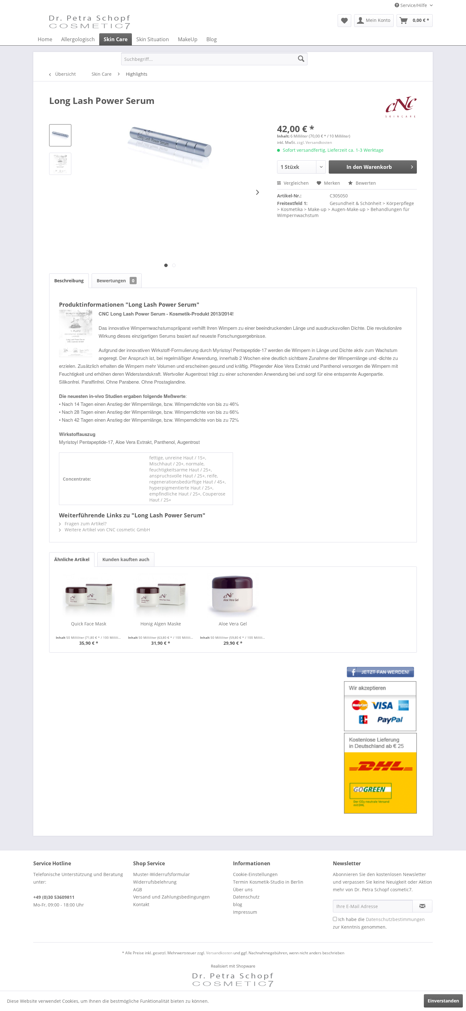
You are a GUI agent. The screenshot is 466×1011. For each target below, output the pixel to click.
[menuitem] (344, 20)
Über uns (243, 889)
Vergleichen (295, 183)
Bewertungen (115, 281)
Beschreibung (69, 281)
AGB (137, 889)
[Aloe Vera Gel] (233, 595)
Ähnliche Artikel (71, 559)
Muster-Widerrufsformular (161, 874)
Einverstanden (443, 1001)
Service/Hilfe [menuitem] (413, 5)
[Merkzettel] (344, 20)
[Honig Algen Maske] (161, 595)
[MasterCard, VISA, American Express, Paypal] (380, 706)
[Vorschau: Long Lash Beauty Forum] (60, 164)
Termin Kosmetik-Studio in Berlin (268, 882)
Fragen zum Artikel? (85, 524)
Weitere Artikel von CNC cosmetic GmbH (106, 530)
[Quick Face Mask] (89, 595)
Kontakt (141, 904)
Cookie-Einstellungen (255, 874)
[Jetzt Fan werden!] (380, 673)
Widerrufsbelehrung (155, 882)
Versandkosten (219, 953)
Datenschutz (246, 897)
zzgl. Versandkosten (314, 142)
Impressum (245, 912)
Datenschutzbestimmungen (395, 919)
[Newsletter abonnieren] (422, 906)
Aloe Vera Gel (233, 624)
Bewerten (365, 183)
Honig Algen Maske (160, 624)
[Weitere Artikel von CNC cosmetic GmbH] (401, 107)
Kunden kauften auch (125, 559)
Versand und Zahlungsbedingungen (171, 897)
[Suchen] (301, 59)
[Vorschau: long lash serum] (60, 135)
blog (237, 904)
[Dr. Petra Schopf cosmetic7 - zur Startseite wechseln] (89, 22)
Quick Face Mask (88, 624)
